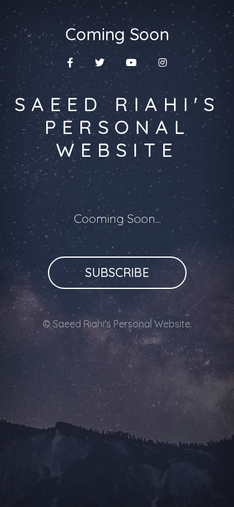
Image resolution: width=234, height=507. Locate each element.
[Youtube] (131, 62)
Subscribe (117, 272)
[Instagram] (162, 62)
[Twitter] (99, 62)
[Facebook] (70, 62)
